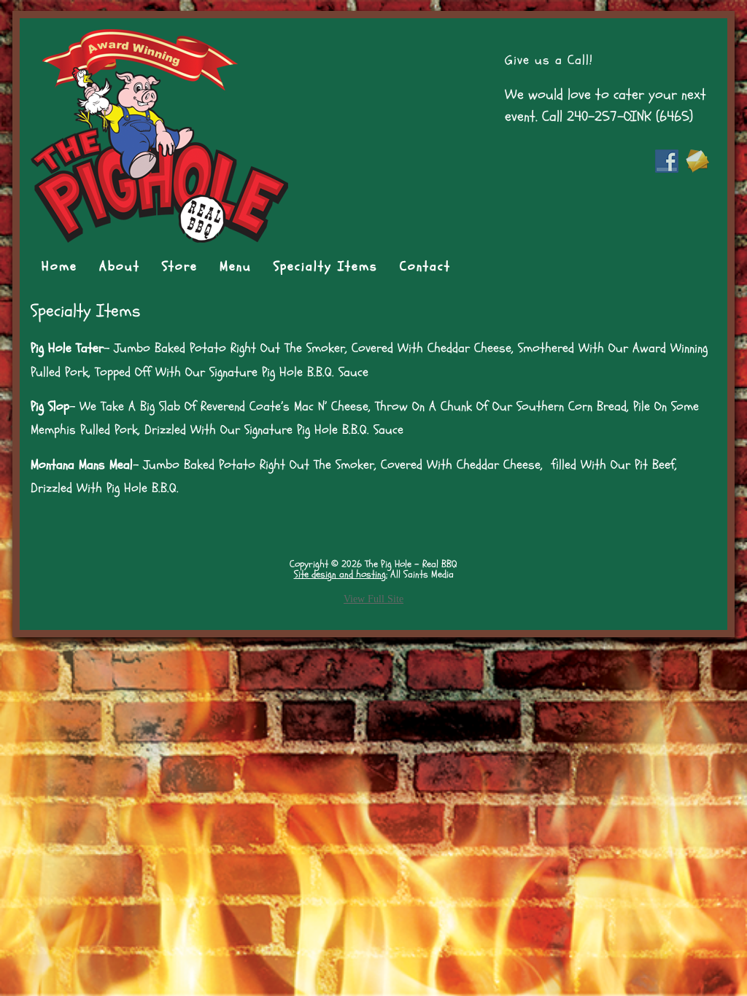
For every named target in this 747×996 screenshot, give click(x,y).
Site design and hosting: (340, 574)
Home (59, 266)
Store (180, 266)
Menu (236, 266)
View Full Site (373, 599)
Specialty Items (326, 266)
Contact (425, 266)
